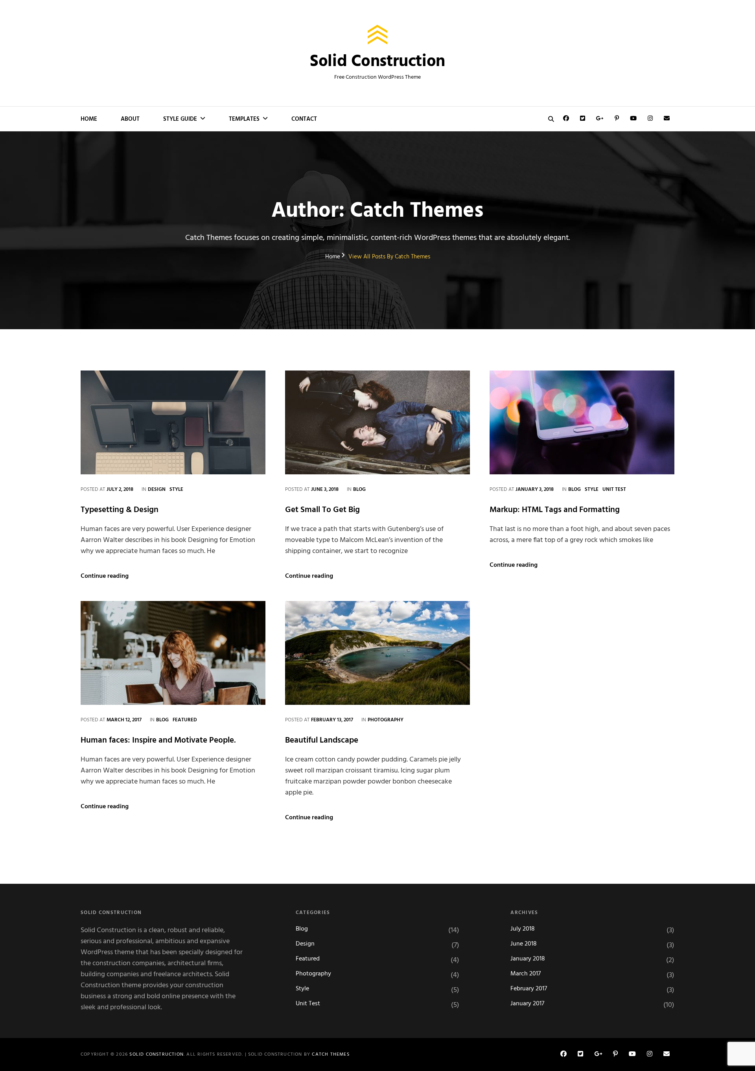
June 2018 (523, 944)
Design (157, 489)
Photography (385, 720)
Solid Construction (377, 62)
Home (89, 119)
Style (176, 489)
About (130, 119)
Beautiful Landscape (321, 740)
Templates (244, 119)
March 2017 (525, 974)
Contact (304, 119)
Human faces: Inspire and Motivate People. (158, 740)
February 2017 (528, 989)
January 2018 (527, 959)
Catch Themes (330, 1054)
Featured (185, 720)
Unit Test (614, 489)
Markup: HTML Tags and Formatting (555, 509)
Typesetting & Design (119, 509)
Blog (359, 489)
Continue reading (105, 576)
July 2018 (522, 929)
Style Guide (180, 119)
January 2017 (527, 1004)
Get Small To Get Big (322, 509)
